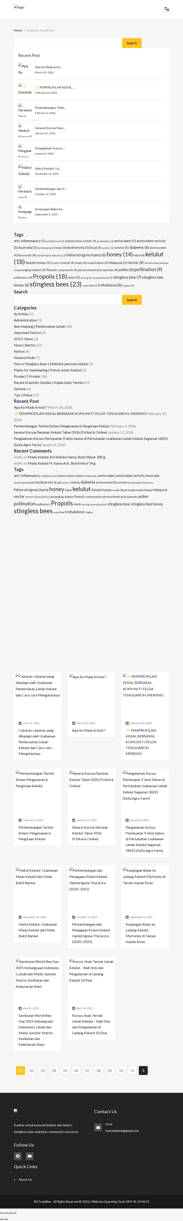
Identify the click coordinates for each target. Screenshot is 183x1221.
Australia (28, 247)
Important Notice (27, 332)
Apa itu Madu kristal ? (30, 407)
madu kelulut (97, 263)
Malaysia (118, 263)
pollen (126, 270)
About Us (25, 1179)
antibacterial (55, 241)
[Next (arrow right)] (6, 1219)
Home (18, 30)
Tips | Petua (23, 395)
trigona (128, 285)
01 (21, 1070)
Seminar (20, 389)
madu (80, 263)
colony (121, 247)
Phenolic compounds (61, 270)
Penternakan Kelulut (37, 496)
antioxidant (125, 241)
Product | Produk (27, 376)
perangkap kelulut (31, 270)
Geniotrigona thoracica (51, 255)
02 (32, 1070)
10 (121, 1070)
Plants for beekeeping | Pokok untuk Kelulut (47, 370)
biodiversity (78, 247)
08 (99, 1070)
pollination (148, 269)
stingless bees (56, 284)
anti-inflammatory (29, 241)
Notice (19, 351)
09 (110, 1070)
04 (54, 1070)
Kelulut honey (38, 263)
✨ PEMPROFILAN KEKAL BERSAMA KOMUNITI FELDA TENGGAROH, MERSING (80, 413)
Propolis (50, 276)
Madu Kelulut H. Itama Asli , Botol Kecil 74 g (62, 463)
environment (104, 482)
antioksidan (105, 241)
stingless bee (127, 277)
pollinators (23, 277)
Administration (25, 320)
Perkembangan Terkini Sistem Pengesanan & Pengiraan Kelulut (61, 426)
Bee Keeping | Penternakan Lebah (39, 326)
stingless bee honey (147, 504)
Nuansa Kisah (24, 357)
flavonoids (27, 255)
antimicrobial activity (80, 241)
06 (76, 1070)
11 (132, 1070)
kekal (139, 255)
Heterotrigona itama (86, 255)
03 (43, 1070)
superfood (89, 285)
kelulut (82, 488)
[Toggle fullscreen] (6, 1213)
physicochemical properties (98, 270)
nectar (136, 262)
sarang (86, 277)
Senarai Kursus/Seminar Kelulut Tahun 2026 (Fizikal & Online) (60, 432)
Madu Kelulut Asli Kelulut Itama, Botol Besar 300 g (66, 457)
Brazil (95, 247)
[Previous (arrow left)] (2, 1219)
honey (120, 254)
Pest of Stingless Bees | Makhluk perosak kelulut (51, 364)
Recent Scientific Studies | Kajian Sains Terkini (48, 382)
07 (87, 1070)
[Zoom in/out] (2, 1213)
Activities (21, 314)
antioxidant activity (130, 476)
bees (61, 247)
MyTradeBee (42, 1201)
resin (74, 277)
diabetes (139, 247)
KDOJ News (23, 339)
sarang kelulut (102, 277)
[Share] (10, 1213)
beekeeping (46, 247)
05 (65, 1070)
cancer (107, 247)
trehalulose (110, 285)
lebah (68, 263)
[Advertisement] (91, 553)
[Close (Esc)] (14, 1213)
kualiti (56, 262)
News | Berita (24, 345)
